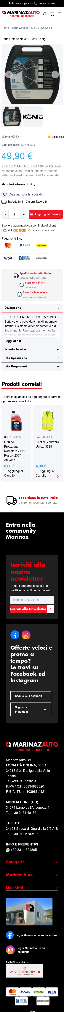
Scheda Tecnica (15, 349)
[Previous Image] (9, 74)
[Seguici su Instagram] (10, 949)
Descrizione (12, 307)
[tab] (32, 308)
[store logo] (21, 14)
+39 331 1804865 (23, 849)
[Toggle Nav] (60, 14)
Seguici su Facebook (31, 696)
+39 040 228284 (32, 3)
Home (5, 28)
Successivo (58, 477)
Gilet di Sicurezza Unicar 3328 (47, 444)
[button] (11, 116)
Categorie (15, 862)
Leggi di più (12, 341)
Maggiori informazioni (18, 184)
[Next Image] (55, 74)
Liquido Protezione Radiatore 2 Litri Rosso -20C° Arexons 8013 (14, 451)
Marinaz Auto (19, 875)
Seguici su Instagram (31, 709)
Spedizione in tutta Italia (38, 498)
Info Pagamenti (15, 366)
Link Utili (14, 888)
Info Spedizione (15, 358)
